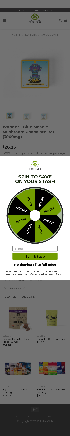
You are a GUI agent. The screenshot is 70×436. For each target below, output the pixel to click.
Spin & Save (35, 256)
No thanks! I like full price (35, 265)
